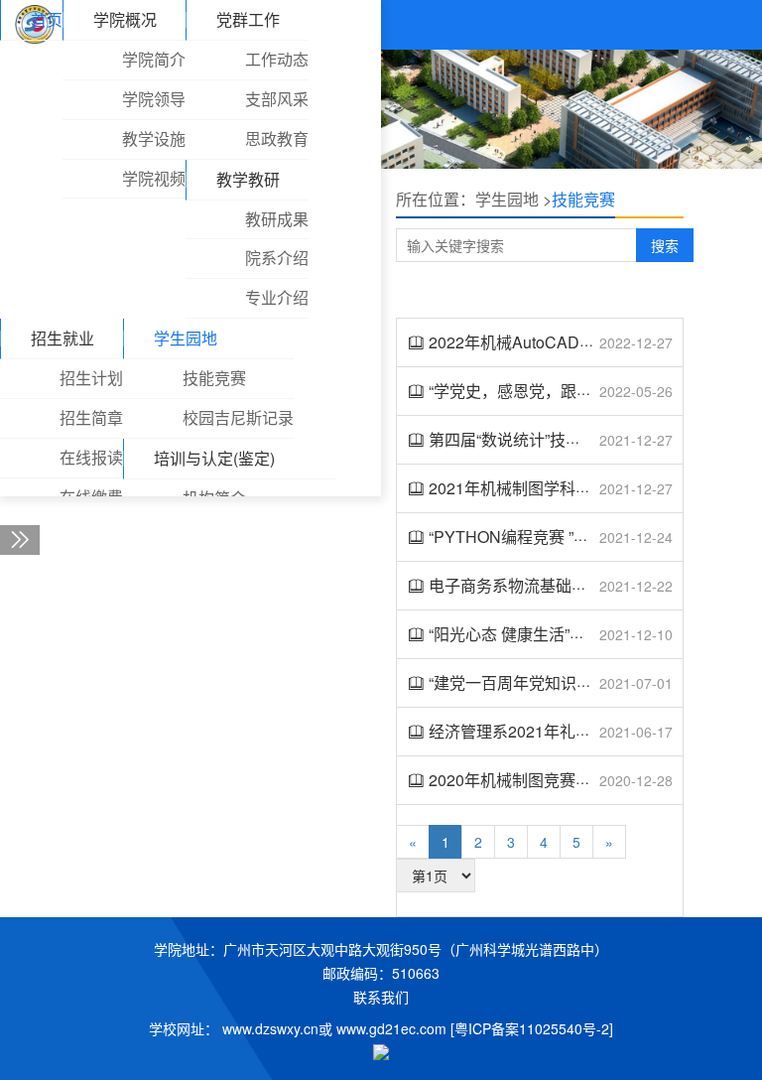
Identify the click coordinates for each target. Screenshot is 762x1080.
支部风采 (277, 98)
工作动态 (277, 59)
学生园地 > (513, 199)
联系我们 (381, 997)
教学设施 (154, 138)
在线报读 (91, 457)
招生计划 (91, 377)
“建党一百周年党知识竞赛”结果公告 (553, 682)
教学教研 (248, 179)
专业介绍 (277, 297)
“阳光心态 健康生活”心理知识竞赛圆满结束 (578, 633)
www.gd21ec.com (391, 1028)
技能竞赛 (214, 377)
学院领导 (154, 98)
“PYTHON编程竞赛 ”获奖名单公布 (549, 536)
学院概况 (125, 19)
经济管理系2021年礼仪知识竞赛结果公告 (573, 731)
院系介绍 (277, 257)
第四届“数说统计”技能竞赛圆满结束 (553, 439)
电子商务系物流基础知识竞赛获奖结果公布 (579, 585)
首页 (47, 19)
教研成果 (277, 218)
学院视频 (154, 178)
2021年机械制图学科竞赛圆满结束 (550, 487)
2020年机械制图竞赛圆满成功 (534, 779)
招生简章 (91, 417)
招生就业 (62, 338)
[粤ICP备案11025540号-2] (531, 1028)
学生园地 (185, 338)
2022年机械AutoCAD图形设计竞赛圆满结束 (583, 342)
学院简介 (154, 59)
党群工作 (248, 19)
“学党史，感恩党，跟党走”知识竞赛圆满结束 (584, 390)
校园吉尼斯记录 (238, 417)
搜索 (665, 245)
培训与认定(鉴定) (214, 458)
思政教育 (277, 138)
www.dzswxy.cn (270, 1028)
